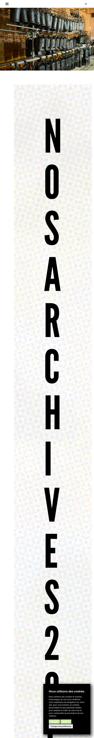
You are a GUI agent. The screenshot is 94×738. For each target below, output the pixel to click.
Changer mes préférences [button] (61, 726)
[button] (86, 4)
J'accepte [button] (54, 722)
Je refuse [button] (65, 722)
